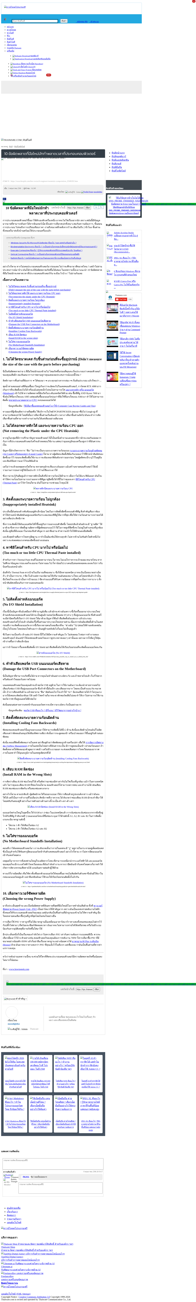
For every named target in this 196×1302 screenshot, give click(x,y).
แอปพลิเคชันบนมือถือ (42, 59)
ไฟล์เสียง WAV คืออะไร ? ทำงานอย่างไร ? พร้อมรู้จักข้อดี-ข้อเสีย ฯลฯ (66, 1084)
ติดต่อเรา (11, 1215)
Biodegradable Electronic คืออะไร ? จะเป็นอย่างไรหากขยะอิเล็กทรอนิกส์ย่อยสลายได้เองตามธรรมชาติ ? (54, 246)
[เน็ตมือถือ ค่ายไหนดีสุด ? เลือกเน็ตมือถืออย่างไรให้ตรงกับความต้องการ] (65, 1104)
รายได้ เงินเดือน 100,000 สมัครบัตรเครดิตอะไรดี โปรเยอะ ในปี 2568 (40, 1084)
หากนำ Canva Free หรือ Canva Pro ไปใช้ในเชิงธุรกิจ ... (126, 284)
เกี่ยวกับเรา (12, 1211)
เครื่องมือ (10, 51)
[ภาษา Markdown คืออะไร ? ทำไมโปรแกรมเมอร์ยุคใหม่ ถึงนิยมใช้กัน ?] (15, 1104)
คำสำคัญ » (21, 998)
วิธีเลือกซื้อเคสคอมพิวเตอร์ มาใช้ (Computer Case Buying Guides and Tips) (60, 406)
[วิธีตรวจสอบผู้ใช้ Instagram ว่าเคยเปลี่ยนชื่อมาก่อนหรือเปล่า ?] (112, 381)
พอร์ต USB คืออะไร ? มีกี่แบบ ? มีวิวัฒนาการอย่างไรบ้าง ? (52, 710)
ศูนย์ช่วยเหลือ (14, 1208)
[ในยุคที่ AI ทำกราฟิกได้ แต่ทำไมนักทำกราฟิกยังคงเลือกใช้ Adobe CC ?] (90, 1063)
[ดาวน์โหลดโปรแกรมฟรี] (15, 7)
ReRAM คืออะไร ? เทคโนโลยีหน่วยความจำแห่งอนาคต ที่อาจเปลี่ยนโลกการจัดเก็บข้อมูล (46, 258)
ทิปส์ (10, 147)
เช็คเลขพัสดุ (36, 70)
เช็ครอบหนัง (12, 45)
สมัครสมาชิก (82, 22)
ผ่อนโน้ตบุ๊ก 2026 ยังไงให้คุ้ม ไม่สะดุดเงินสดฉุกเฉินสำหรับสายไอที (15, 1084)
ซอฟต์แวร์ (34, 56)
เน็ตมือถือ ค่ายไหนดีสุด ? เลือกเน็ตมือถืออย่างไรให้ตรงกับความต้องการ (66, 1124)
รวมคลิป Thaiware (14, 48)
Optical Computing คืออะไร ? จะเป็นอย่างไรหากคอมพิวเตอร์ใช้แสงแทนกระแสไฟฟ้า (45, 254)
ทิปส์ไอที (10, 39)
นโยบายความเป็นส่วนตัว (38, 1290)
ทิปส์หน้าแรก (118, 153)
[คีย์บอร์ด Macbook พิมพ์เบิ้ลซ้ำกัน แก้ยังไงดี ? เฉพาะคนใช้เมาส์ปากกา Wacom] (112, 312)
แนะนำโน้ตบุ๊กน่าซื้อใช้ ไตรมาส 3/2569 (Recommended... (124, 248)
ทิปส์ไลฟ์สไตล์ (19, 147)
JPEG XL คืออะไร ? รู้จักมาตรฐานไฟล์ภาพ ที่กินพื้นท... (126, 261)
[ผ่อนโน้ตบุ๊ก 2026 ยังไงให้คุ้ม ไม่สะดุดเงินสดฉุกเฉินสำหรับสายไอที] (15, 1063)
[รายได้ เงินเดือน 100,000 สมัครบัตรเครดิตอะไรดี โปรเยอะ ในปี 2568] (40, 1063)
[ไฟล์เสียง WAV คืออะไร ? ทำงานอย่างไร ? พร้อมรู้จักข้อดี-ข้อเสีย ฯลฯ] (65, 1063)
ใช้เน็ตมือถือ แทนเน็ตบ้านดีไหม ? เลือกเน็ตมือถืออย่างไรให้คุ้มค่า (40, 1124)
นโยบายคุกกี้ (59, 1290)
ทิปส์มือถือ (117, 167)
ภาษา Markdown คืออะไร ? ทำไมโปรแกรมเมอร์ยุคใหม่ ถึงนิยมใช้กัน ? (15, 1124)
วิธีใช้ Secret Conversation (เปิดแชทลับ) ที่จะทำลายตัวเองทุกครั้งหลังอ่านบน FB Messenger (130, 359)
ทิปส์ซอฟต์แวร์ (119, 156)
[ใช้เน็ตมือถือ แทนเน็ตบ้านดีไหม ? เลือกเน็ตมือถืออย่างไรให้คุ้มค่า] (40, 1104)
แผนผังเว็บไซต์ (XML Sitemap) (15, 1294)
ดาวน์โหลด (11, 30)
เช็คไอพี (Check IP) (27, 67)
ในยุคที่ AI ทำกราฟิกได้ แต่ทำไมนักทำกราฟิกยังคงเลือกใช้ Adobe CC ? (90, 1084)
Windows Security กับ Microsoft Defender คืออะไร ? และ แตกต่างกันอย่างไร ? (43, 242)
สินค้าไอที (11, 42)
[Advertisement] (98, 115)
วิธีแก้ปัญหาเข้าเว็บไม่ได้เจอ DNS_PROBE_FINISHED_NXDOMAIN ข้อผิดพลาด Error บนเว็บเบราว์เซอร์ (124, 210)
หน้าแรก (10, 27)
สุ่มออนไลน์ (30, 73)
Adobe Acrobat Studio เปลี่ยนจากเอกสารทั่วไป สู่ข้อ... (126, 236)
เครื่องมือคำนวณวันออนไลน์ (24, 76)
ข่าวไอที (10, 33)
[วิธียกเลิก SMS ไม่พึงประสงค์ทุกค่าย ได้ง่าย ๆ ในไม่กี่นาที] (112, 346)
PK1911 (26, 1177)
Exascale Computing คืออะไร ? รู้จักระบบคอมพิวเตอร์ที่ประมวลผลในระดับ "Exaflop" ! (46, 250)
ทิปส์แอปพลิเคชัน (120, 160)
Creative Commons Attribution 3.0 (34, 1297)
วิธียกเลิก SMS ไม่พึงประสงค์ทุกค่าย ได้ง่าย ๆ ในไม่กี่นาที (130, 342)
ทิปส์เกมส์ (116, 163)
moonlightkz (14, 1024)
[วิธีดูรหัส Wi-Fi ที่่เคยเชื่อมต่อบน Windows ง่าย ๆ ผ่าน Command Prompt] (112, 330)
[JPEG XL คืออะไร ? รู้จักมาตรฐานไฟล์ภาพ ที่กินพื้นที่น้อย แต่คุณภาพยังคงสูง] (90, 1104)
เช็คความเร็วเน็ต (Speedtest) (31, 64)
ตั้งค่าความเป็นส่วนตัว (12, 1290)
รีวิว (8, 36)
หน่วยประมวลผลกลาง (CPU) (23, 400)
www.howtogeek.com (19, 969)
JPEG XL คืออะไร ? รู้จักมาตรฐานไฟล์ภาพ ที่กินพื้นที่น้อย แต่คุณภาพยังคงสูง (90, 1125)
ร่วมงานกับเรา (14, 1219)
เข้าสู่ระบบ (94, 22)
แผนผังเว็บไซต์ (14, 1222)
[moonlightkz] (87, 192)
